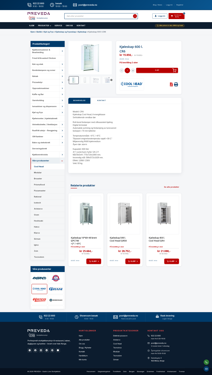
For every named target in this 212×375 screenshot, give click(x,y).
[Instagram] (29, 350)
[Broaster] (56, 278)
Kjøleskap (82, 32)
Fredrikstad (160, 371)
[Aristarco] (39, 278)
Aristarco (116, 340)
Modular (116, 352)
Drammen (150, 371)
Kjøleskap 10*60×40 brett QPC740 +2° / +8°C (84, 240)
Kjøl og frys (49, 32)
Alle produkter (84, 340)
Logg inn (169, 5)
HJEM (31, 26)
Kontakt (81, 26)
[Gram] (56, 289)
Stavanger (140, 371)
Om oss (82, 344)
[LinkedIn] (46, 350)
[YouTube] (41, 350)
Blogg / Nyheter (85, 348)
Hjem (32, 32)
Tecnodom (117, 356)
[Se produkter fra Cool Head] (131, 84)
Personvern (91, 371)
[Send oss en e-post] (206, 369)
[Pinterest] (52, 350)
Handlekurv (83, 356)
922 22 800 (38, 3)
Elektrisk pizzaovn (120, 336)
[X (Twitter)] (58, 350)
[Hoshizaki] (56, 300)
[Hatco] (39, 300)
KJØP (157, 70)
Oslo (125, 371)
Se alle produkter (171, 187)
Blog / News (157, 5)
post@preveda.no (128, 315)
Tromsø (182, 371)
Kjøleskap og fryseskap (65, 32)
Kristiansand (171, 371)
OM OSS (69, 26)
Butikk (39, 32)
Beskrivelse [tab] (79, 100)
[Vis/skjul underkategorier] (62, 51)
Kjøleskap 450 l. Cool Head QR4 (157, 239)
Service (58, 26)
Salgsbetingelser (104, 371)
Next (111, 80)
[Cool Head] (39, 289)
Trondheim (117, 371)
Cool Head (117, 344)
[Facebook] (35, 350)
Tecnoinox (117, 348)
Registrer (179, 5)
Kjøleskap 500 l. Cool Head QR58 (118, 239)
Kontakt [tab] (101, 100)
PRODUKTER (43, 26)
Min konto (83, 360)
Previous (68, 80)
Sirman (116, 360)
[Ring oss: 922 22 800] (206, 362)
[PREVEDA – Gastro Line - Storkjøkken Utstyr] (38, 333)
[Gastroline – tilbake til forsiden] (38, 16)
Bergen (131, 371)
